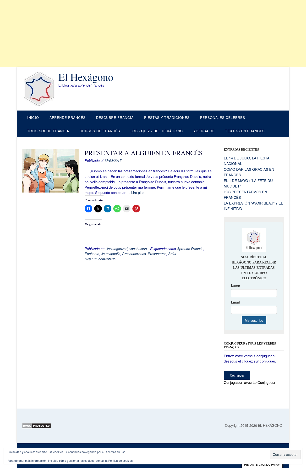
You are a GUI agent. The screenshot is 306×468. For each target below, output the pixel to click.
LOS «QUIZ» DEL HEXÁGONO (157, 131)
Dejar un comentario (100, 259)
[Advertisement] (143, 33)
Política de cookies (120, 460)
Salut (172, 253)
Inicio (33, 117)
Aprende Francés (190, 248)
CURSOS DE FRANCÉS (100, 131)
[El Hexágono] (40, 89)
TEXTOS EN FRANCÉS (245, 131)
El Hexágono (85, 77)
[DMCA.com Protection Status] (36, 427)
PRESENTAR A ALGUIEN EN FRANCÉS (144, 152)
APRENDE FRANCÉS (67, 117)
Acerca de (204, 131)
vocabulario (138, 248)
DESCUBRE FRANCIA (115, 117)
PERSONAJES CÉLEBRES (222, 117)
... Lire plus (135, 192)
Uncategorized (116, 248)
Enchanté (92, 253)
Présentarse (157, 253)
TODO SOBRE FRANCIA (48, 131)
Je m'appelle (110, 253)
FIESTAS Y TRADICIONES (167, 117)
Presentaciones (134, 253)
